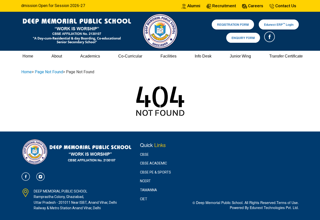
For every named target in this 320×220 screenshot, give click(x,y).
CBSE (144, 154)
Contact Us (285, 5)
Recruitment (223, 5)
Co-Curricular (130, 56)
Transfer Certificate (286, 56)
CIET (143, 199)
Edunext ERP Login (279, 24)
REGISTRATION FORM (233, 24)
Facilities (168, 56)
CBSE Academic (153, 163)
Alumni (193, 5)
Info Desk (203, 56)
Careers (255, 5)
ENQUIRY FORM (243, 38)
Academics (90, 56)
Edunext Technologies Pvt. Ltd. (274, 207)
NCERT (145, 181)
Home (27, 56)
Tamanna (148, 190)
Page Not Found (49, 72)
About (57, 56)
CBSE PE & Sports (155, 172)
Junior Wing (240, 56)
